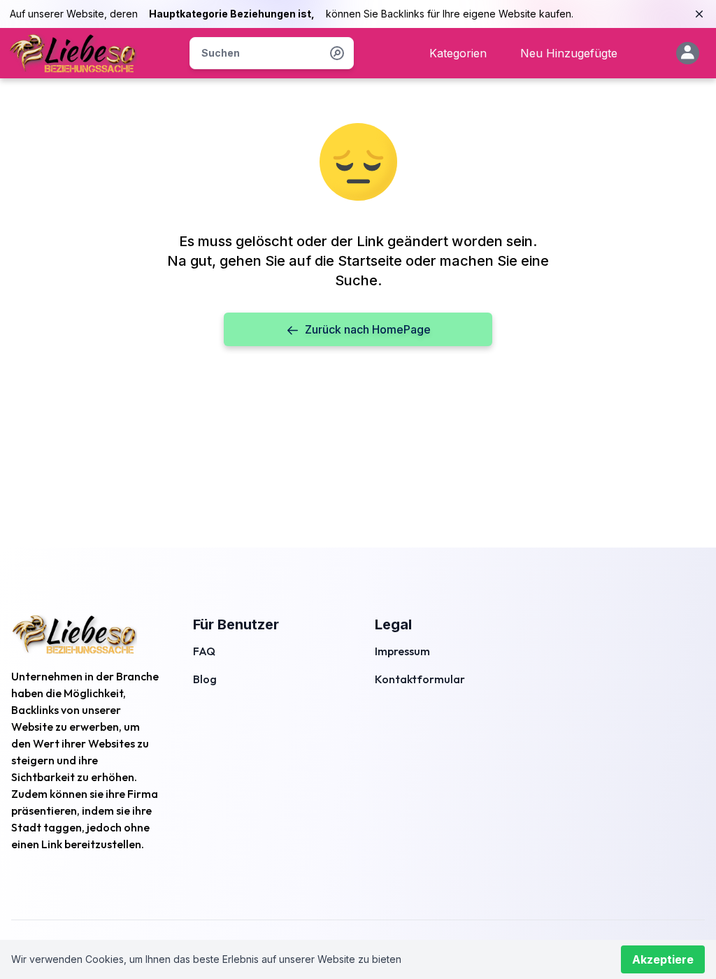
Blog (205, 679)
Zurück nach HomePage (368, 329)
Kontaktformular (420, 679)
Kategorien (458, 53)
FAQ (204, 651)
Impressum (402, 651)
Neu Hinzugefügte (568, 53)
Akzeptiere (663, 959)
